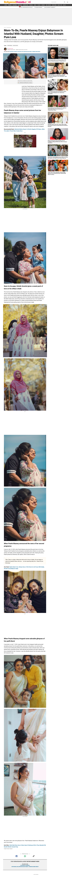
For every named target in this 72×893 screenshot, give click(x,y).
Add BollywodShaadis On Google (26, 7)
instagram (14, 866)
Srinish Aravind (15, 45)
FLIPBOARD (11, 51)
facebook (27, 865)
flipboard (22, 865)
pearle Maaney (9, 45)
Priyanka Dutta (10, 48)
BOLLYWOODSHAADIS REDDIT (27, 51)
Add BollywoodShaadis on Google (26, 82)
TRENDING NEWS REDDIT (36, 51)
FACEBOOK (15, 51)
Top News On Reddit (38, 7)
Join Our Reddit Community (49, 7)
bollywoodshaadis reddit (22, 866)
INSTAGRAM (19, 51)
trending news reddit (34, 866)
